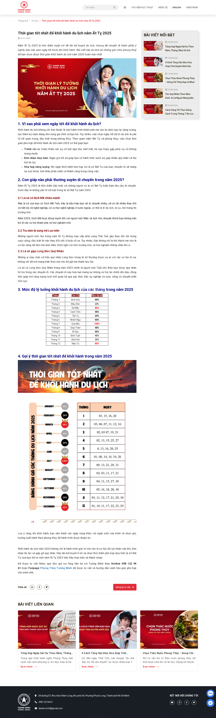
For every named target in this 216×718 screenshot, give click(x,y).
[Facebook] (39, 587)
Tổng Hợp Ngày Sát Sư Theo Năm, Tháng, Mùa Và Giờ (46, 653)
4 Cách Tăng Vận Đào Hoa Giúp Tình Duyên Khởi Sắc (104, 653)
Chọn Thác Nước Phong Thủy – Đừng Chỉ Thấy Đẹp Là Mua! (168, 653)
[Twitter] (46, 587)
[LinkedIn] (32, 587)
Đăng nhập (192, 7)
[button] (162, 7)
